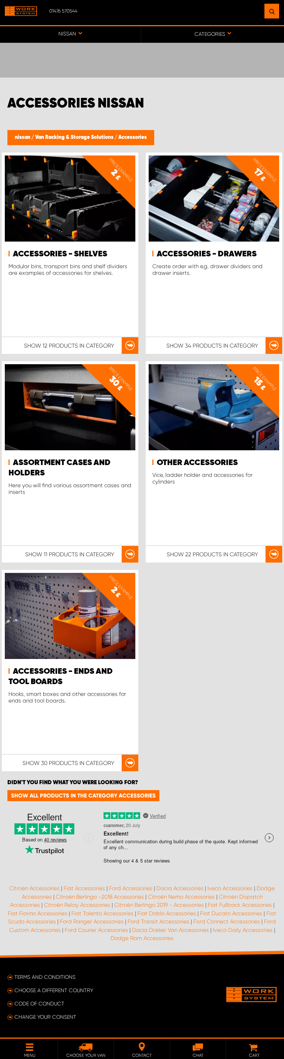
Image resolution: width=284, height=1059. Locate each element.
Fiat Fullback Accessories (240, 905)
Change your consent (45, 1017)
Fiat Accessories (84, 888)
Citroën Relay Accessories (77, 905)
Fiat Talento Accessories (102, 913)
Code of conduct (39, 1004)
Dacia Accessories (179, 888)
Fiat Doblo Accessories (167, 913)
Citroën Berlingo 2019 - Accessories (159, 905)
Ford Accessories (130, 888)
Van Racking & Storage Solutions (75, 137)
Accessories (132, 137)
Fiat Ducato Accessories (231, 913)
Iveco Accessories (230, 888)
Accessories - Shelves (60, 254)
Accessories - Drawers (207, 254)
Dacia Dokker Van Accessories (170, 930)
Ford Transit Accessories (158, 921)
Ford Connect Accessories (226, 921)
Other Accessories (197, 463)
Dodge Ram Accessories (142, 938)
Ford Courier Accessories (96, 930)
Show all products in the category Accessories (83, 795)
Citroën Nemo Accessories (181, 897)
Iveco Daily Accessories (243, 930)
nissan (23, 137)
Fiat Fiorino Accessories (37, 913)
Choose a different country (53, 990)
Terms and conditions (44, 977)
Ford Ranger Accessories (92, 921)
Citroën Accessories (34, 888)
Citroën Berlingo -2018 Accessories (100, 897)
